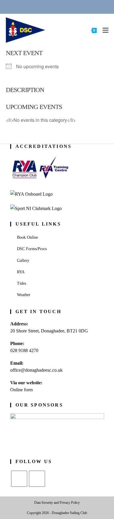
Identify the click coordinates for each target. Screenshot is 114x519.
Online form (21, 389)
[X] (19, 479)
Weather (23, 295)
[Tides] (78, 6)
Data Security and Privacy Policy (57, 503)
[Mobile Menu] (103, 30)
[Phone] (35, 6)
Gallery (23, 260)
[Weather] (64, 6)
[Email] (50, 6)
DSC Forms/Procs (32, 249)
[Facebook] (37, 479)
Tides (21, 283)
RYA (21, 272)
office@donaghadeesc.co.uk (36, 370)
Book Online (27, 237)
